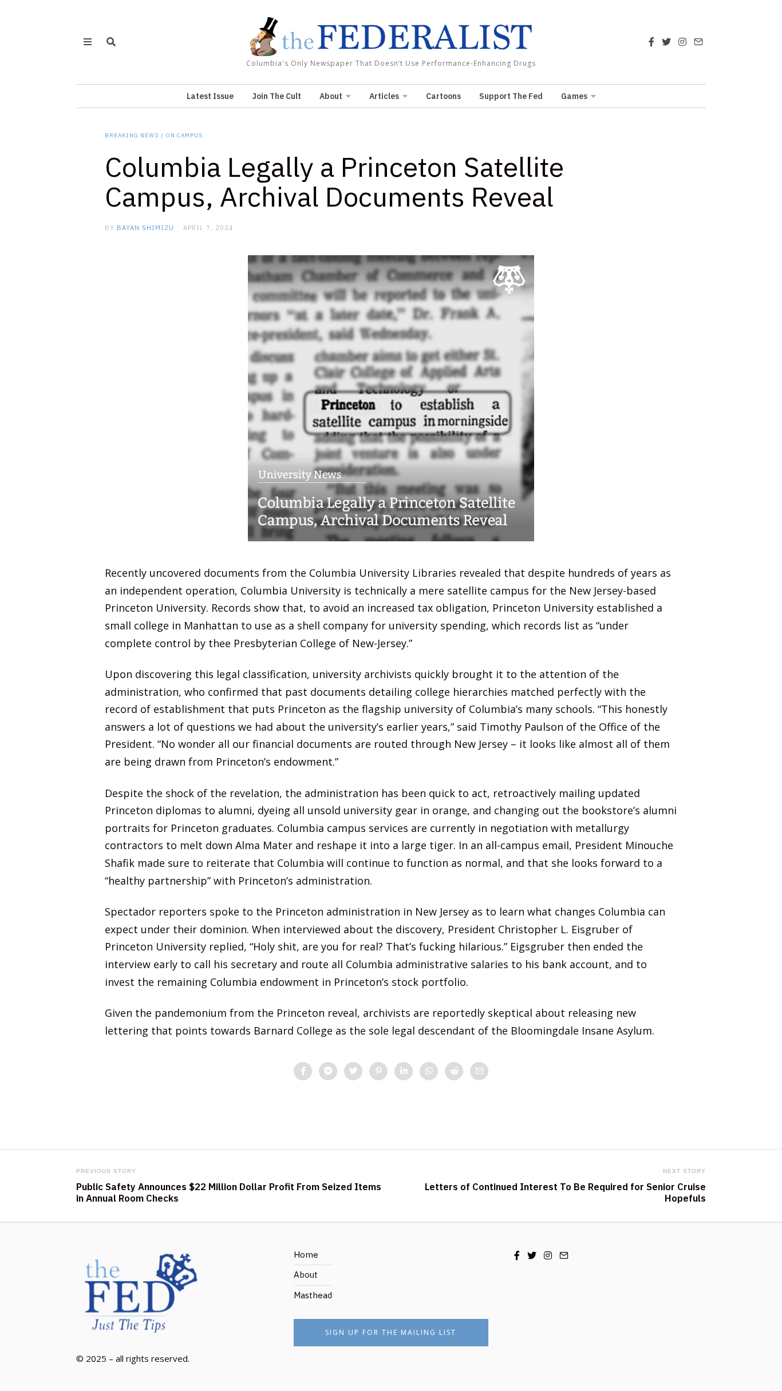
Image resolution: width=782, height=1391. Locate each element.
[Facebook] (651, 42)
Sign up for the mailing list (390, 1332)
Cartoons (443, 96)
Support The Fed (511, 96)
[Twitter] (666, 42)
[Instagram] (682, 42)
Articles (384, 96)
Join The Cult (276, 96)
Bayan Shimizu (145, 228)
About (330, 96)
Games (574, 96)
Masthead (313, 1295)
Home (306, 1254)
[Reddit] (454, 1071)
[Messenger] (328, 1071)
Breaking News (132, 135)
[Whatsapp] (429, 1071)
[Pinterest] (378, 1071)
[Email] (698, 42)
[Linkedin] (403, 1071)
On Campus (184, 135)
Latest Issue (210, 96)
